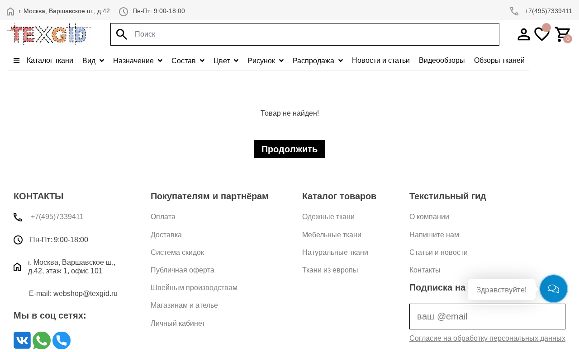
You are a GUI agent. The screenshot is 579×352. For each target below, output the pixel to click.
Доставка (166, 235)
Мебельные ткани (331, 235)
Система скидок (177, 252)
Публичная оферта (182, 270)
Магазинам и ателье (184, 305)
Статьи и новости (438, 252)
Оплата (163, 217)
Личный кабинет (178, 323)
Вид (89, 61)
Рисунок (262, 61)
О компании (429, 217)
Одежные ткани (328, 217)
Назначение (134, 61)
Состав (184, 61)
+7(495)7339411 (547, 10)
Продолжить (289, 149)
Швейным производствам (194, 287)
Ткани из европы (330, 270)
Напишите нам (434, 235)
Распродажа (314, 61)
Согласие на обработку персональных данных (487, 338)
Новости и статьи (381, 60)
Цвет (223, 61)
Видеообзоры (442, 60)
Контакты (425, 270)
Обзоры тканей (499, 60)
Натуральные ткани (335, 252)
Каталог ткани (49, 60)
